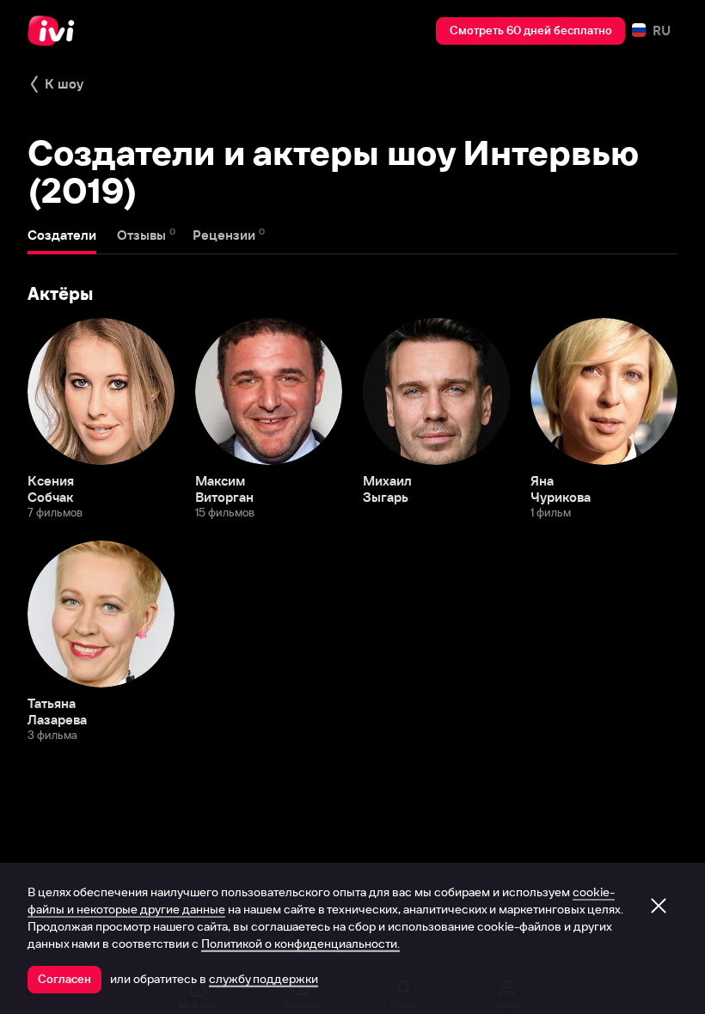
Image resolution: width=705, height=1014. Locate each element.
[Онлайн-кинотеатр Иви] (56, 31)
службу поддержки (263, 979)
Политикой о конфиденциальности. (300, 943)
